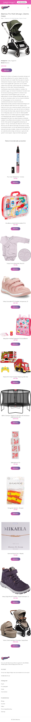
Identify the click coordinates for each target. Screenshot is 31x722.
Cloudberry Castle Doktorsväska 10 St (15, 223)
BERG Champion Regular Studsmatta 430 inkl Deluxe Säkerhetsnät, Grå (15, 416)
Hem (2, 18)
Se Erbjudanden (22, 2)
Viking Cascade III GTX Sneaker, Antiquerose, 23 (15, 301)
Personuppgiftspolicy (6, 709)
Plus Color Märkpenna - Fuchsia (15, 177)
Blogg (2, 701)
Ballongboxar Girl (15, 462)
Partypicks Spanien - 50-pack (15, 508)
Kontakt (3, 703)
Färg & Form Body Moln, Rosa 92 (15, 263)
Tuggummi (13, 60)
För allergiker (4, 686)
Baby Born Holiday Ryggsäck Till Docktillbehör (15, 338)
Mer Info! (6, 70)
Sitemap (3, 711)
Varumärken (4, 691)
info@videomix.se (5, 675)
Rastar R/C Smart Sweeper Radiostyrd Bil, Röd (15, 377)
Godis (9, 60)
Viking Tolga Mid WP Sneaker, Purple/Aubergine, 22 (15, 596)
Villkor (2, 706)
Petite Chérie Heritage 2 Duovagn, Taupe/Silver (15, 640)
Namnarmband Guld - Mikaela (15, 553)
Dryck (2, 684)
